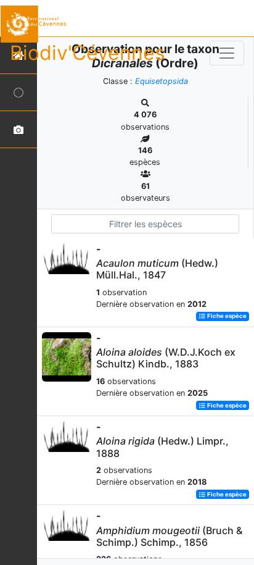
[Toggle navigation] (227, 53)
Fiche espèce (226, 316)
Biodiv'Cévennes (87, 53)
